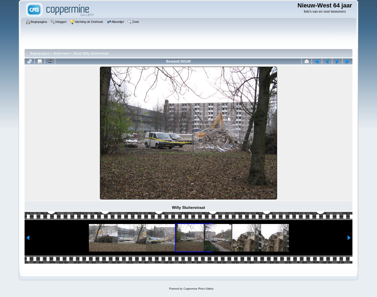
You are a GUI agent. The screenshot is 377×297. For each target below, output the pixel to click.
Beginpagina (39, 53)
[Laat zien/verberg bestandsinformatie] (40, 61)
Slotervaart (61, 53)
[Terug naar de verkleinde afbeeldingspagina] (29, 61)
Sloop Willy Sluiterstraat (90, 53)
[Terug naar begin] (317, 61)
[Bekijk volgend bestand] (337, 61)
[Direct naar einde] (347, 61)
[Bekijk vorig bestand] (327, 61)
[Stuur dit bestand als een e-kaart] (307, 61)
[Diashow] (50, 61)
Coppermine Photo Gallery (199, 288)
